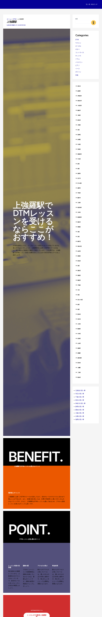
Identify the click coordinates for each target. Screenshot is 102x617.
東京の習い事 (79, 400)
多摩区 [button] (79, 139)
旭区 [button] (79, 231)
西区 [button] (79, 294)
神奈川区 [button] (80, 246)
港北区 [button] (79, 260)
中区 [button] (79, 290)
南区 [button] (79, 168)
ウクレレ (78, 43)
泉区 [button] (79, 236)
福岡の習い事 (79, 419)
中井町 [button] (79, 333)
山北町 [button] (79, 343)
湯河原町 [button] (80, 358)
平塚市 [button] (79, 192)
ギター (77, 49)
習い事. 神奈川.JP (91, 4)
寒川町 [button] (79, 362)
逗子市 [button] (79, 178)
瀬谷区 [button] (79, 270)
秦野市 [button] (79, 188)
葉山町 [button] (79, 377)
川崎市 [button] (79, 115)
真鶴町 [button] (79, 353)
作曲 (76, 75)
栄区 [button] (79, 265)
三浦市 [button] (79, 202)
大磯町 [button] (79, 367)
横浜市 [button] (79, 222)
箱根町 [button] (79, 348)
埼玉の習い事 (79, 393)
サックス (78, 56)
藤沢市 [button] (79, 197)
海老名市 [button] (80, 100)
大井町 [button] (79, 324)
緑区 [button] (79, 163)
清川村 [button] (79, 319)
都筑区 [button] (79, 275)
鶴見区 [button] (79, 280)
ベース (77, 68)
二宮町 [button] (79, 372)
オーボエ (78, 46)
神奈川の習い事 (80, 403)
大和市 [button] (79, 212)
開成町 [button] (79, 328)
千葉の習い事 (79, 397)
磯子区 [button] (79, 241)
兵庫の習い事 (79, 416)
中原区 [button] (79, 144)
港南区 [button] (79, 256)
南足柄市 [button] (80, 207)
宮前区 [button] (79, 149)
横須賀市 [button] (80, 217)
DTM (77, 39)
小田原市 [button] (80, 105)
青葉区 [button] (79, 226)
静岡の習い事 (79, 406)
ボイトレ (78, 72)
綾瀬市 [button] (79, 91)
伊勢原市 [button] (80, 95)
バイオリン (79, 62)
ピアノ (77, 65)
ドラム (77, 59)
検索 (76, 18)
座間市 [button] (79, 173)
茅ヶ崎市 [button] (80, 183)
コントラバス (79, 52)
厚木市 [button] (79, 86)
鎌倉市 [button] (79, 110)
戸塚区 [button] (79, 285)
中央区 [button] (79, 159)
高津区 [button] (79, 134)
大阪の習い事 (79, 413)
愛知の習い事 (79, 410)
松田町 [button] (79, 338)
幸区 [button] (79, 129)
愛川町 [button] (79, 314)
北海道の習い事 (80, 390)
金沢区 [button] (79, 251)
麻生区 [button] (79, 120)
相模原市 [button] (80, 154)
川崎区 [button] (79, 125)
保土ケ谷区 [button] (80, 299)
